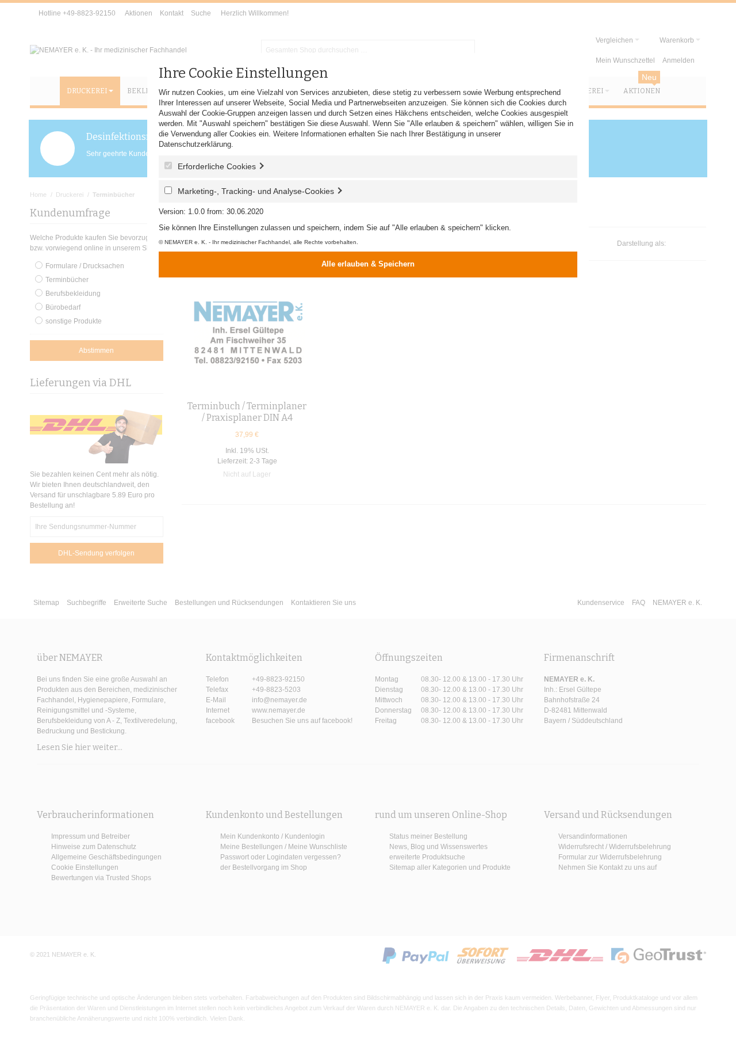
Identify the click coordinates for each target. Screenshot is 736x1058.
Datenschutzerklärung (195, 144)
